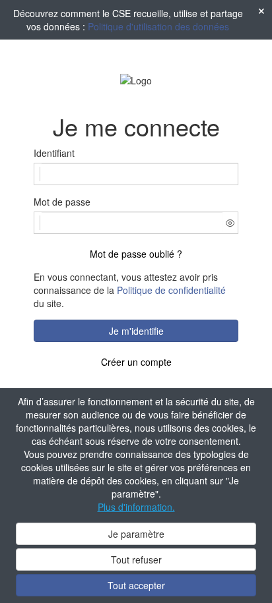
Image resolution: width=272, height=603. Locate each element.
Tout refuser (136, 559)
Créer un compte (136, 361)
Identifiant (54, 152)
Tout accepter (136, 585)
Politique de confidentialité (171, 290)
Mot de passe (62, 201)
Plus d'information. (136, 506)
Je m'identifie (136, 330)
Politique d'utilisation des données (158, 26)
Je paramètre (136, 533)
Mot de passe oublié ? (136, 253)
